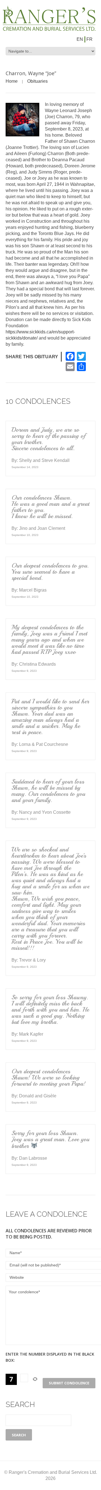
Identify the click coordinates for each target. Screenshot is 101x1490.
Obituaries (37, 81)
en (80, 39)
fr (89, 39)
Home (12, 81)
